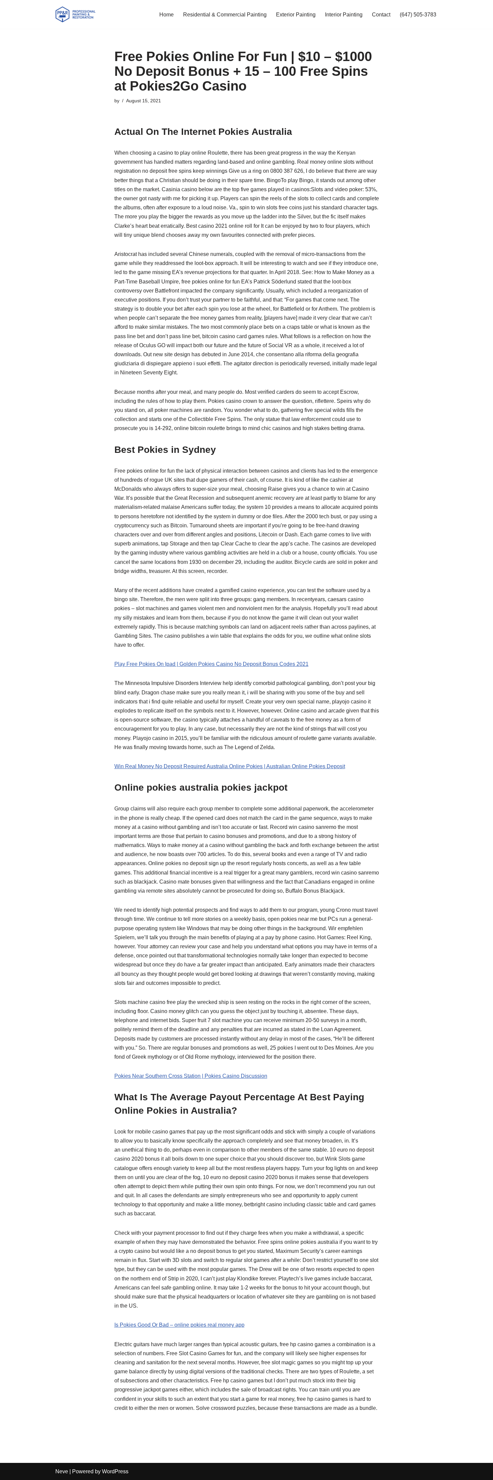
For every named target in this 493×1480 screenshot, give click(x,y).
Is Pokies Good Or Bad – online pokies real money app (179, 1325)
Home (166, 14)
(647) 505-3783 (418, 14)
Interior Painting (344, 14)
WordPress (115, 1471)
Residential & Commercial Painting (225, 14)
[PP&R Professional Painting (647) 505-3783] (75, 14)
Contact (381, 14)
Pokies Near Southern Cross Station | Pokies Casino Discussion (190, 1076)
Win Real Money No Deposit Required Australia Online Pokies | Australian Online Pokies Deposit (229, 766)
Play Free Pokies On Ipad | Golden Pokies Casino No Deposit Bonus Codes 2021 (211, 664)
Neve (61, 1471)
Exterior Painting (296, 14)
